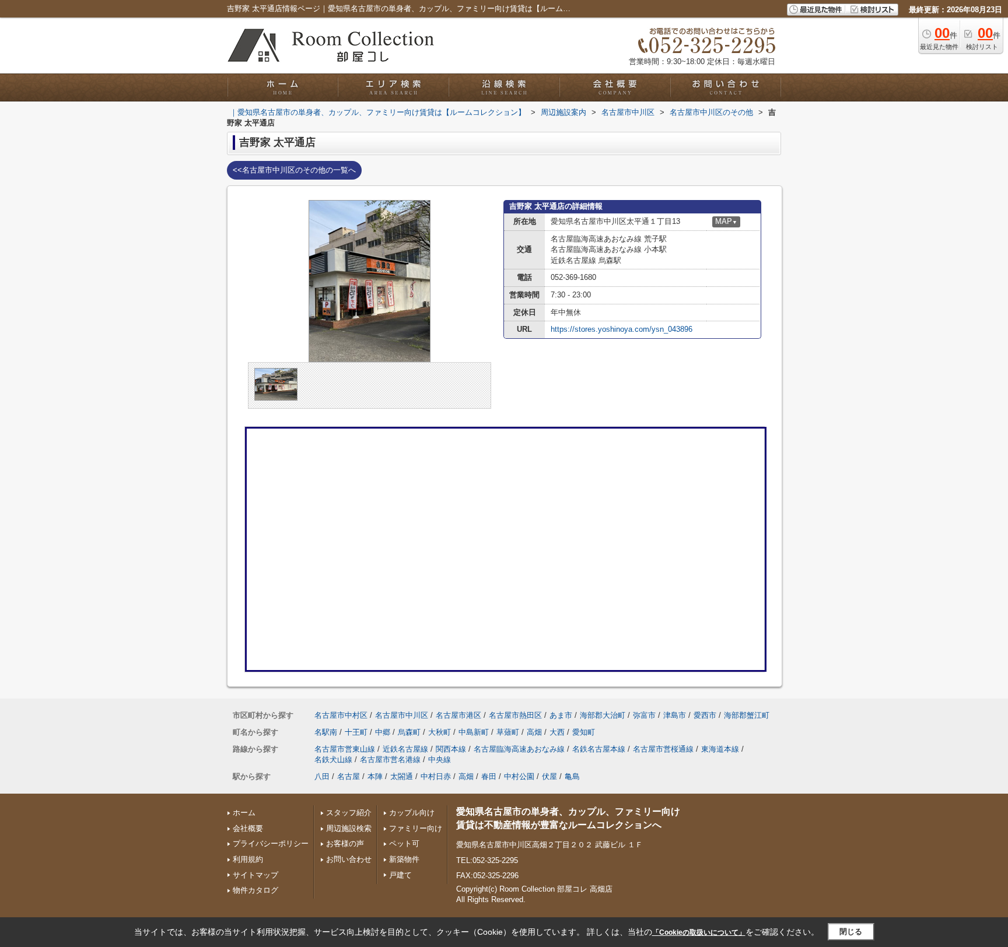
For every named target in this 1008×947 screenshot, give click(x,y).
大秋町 (439, 732)
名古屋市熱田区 (515, 715)
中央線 (439, 759)
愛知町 (583, 732)
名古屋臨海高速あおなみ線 (519, 749)
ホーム (244, 812)
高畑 (534, 732)
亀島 (572, 776)
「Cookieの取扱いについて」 (699, 932)
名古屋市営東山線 (344, 749)
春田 (488, 776)
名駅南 (325, 732)
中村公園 (519, 776)
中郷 (382, 732)
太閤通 (401, 776)
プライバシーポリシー (271, 843)
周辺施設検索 (349, 828)
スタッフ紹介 (349, 812)
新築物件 (404, 859)
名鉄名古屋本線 (598, 749)
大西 (557, 732)
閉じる (850, 931)
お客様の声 (345, 843)
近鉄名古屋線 (405, 749)
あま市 (561, 715)
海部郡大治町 (602, 715)
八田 (322, 776)
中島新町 (474, 732)
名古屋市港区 (458, 715)
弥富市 (644, 715)
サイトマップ (255, 875)
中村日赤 (436, 776)
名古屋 (348, 776)
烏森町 (409, 732)
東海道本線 (720, 749)
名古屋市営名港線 (390, 759)
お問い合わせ (349, 859)
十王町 (356, 732)
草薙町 (507, 732)
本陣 (375, 776)
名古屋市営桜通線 (663, 749)
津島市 (674, 715)
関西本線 (451, 749)
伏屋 (549, 776)
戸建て (400, 875)
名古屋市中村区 (341, 715)
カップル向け (412, 812)
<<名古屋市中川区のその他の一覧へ (294, 170)
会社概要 (248, 828)
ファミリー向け (415, 828)
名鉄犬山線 (333, 759)
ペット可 (404, 843)
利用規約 (248, 859)
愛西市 (705, 715)
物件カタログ (255, 890)
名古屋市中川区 (401, 715)
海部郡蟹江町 (746, 715)
